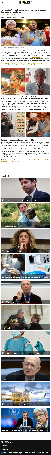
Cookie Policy (30, 439)
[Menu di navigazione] (2, 2)
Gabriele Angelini (7, 14)
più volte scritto (36, 57)
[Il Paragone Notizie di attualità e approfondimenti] (25, 2)
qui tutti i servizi (9, 143)
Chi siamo (8, 439)
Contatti (14, 439)
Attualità (14, 14)
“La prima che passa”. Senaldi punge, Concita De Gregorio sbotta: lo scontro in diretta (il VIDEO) (26, 65)
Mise (23, 104)
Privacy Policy (21, 439)
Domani (3, 147)
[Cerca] (48, 171)
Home (2, 439)
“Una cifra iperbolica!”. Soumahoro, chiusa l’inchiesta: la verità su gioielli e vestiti (23, 63)
